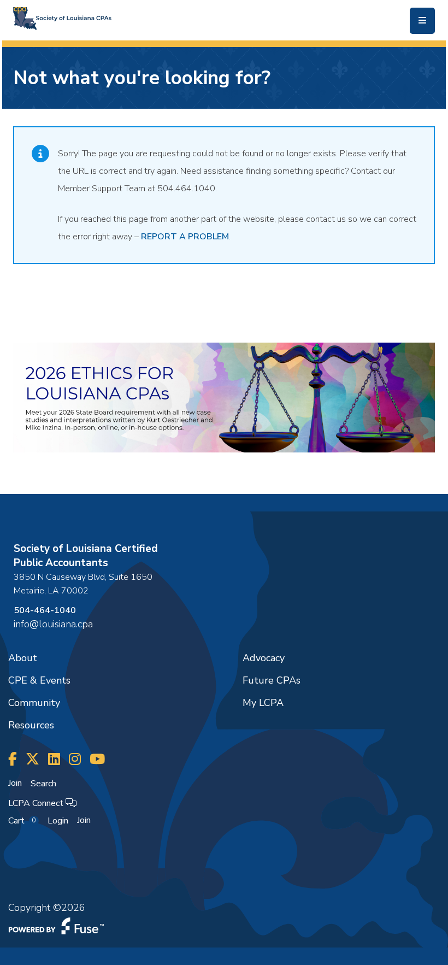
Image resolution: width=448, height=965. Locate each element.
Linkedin (54, 759)
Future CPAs (271, 680)
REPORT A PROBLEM (185, 237)
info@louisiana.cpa (53, 624)
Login (58, 821)
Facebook (12, 759)
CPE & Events (39, 680)
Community (34, 702)
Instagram (75, 759)
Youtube (97, 759)
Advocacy (264, 657)
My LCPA (263, 702)
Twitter (32, 759)
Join (15, 783)
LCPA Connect (37, 803)
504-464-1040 (45, 610)
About (22, 657)
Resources (31, 725)
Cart (22, 821)
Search (43, 784)
